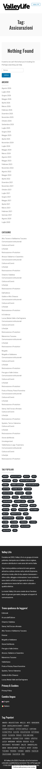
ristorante (23, 509)
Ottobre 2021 (7, 190)
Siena (26, 514)
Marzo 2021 (6, 208)
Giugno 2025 (6, 132)
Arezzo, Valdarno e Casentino (13, 653)
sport (28, 518)
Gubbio (30, 501)
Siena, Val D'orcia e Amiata (11, 409)
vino (14, 530)
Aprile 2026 (6, 103)
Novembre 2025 (8, 117)
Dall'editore (6, 293)
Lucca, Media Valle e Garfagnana (14, 318)
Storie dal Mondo (8, 438)
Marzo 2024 (6, 153)
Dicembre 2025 (7, 114)
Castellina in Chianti (27, 480)
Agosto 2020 (6, 219)
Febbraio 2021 (7, 211)
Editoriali (5, 613)
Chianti (5, 484)
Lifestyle (5, 249)
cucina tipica (17, 489)
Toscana (14, 522)
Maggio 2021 (6, 200)
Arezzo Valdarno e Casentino (12, 257)
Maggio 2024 (6, 150)
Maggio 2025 (6, 135)
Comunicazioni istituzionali (11, 242)
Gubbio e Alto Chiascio (10, 296)
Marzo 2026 (6, 106)
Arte (34, 476)
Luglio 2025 (6, 128)
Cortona (6, 489)
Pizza (14, 509)
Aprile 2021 (6, 204)
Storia (5, 522)
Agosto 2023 (6, 157)
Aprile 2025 (6, 139)
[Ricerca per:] (21, 70)
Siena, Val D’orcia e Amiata (11, 626)
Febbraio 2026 (7, 110)
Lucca (15, 505)
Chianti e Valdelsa (8, 275)
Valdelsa (14, 526)
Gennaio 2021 (7, 215)
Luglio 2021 (6, 193)
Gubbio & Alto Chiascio (10, 675)
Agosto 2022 (6, 171)
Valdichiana (25, 526)
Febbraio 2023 (7, 164)
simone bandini (8, 518)
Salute (5, 514)
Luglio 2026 (6, 92)
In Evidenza (6, 315)
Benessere (6, 480)
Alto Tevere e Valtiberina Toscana (14, 239)
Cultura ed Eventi (8, 245)
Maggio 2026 (6, 99)
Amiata (5, 476)
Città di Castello (32, 484)
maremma (23, 505)
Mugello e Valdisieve (9, 354)
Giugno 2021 (6, 197)
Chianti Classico (17, 484)
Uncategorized (7, 441)
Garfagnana (7, 501)
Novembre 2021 (8, 186)
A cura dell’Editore (8, 617)
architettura (16, 476)
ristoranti (34, 509)
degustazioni (7, 493)
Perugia (5, 509)
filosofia (6, 497)
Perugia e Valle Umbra (10, 372)
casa (15, 480)
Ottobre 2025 (7, 121)
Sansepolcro (15, 514)
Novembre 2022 (8, 168)
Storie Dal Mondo (8, 644)
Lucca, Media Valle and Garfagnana (15, 680)
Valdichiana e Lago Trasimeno (13, 445)
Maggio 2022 (6, 175)
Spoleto (20, 518)
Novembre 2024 (8, 143)
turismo (33, 522)
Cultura (28, 489)
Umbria (5, 526)
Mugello (5, 351)
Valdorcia (6, 530)
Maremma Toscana (9, 336)
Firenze (15, 497)
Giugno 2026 (6, 95)
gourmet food (20, 501)
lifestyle (6, 505)
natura (32, 505)
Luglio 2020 (6, 222)
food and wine (26, 497)
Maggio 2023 (6, 161)
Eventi (28, 493)
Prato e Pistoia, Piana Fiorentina (13, 391)
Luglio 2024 (6, 146)
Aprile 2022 (6, 179)
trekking (23, 522)
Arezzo (26, 476)
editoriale (19, 493)
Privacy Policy (7, 691)
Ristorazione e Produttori (11, 252)
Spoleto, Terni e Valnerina (11, 423)
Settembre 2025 (8, 124)
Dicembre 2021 (7, 182)
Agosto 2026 (6, 88)
